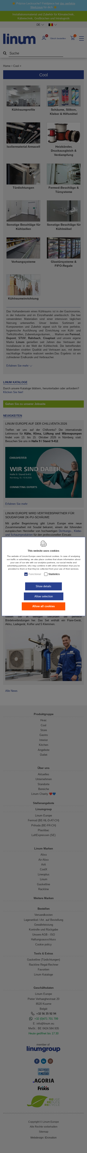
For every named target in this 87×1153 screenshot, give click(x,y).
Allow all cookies (43, 606)
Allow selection (43, 596)
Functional (35, 574)
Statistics (54, 574)
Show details (43, 586)
